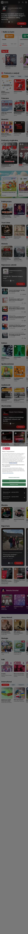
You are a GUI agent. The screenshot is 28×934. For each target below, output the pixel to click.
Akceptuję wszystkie (14, 484)
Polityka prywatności (13, 462)
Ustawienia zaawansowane (14, 477)
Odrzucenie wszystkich (14, 480)
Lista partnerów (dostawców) (7, 473)
